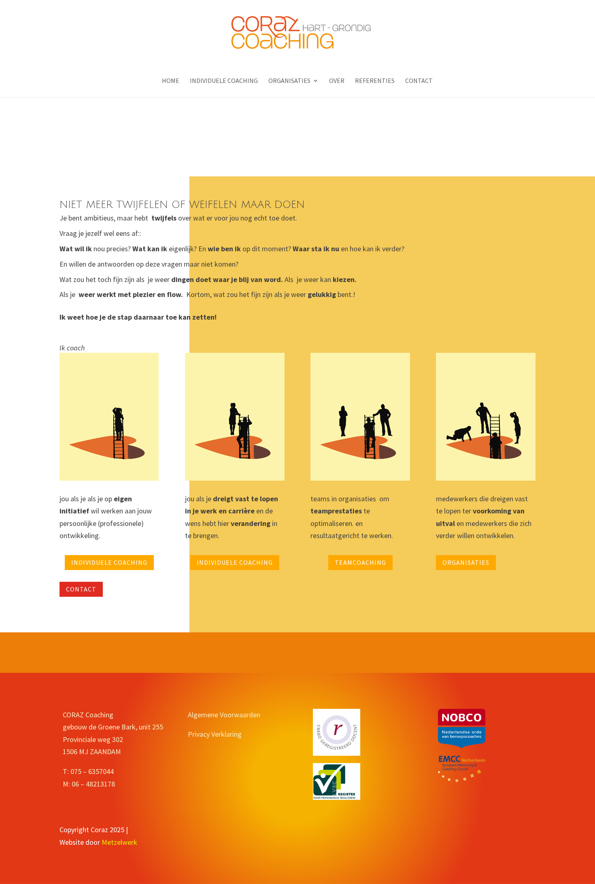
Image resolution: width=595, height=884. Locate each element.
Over (336, 81)
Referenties (375, 81)
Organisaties (289, 81)
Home (170, 81)
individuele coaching (109, 562)
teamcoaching (360, 562)
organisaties (465, 562)
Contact (419, 81)
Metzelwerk (119, 842)
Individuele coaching (224, 81)
